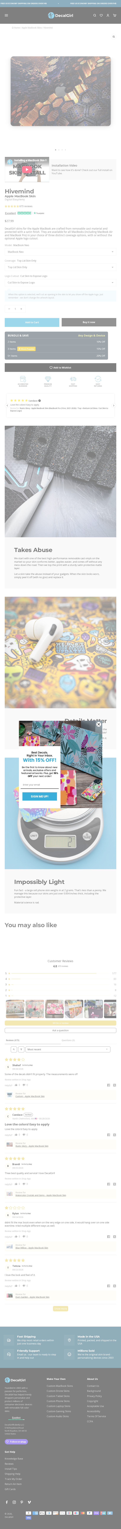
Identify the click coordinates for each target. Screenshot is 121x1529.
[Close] (98, 724)
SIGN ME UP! (39, 796)
